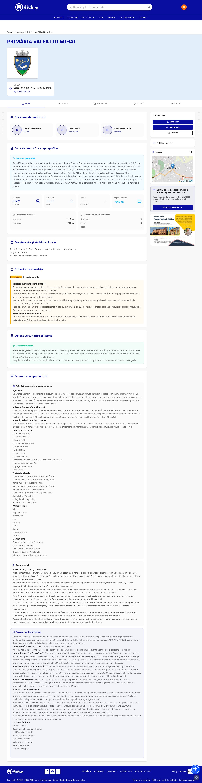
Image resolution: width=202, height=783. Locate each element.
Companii (73, 17)
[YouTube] (52, 771)
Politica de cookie (187, 780)
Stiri (101, 17)
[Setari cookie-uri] (196, 777)
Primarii (58, 17)
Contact (143, 17)
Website (174, 133)
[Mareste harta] (190, 152)
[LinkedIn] (58, 771)
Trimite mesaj (174, 127)
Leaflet (183, 181)
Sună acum (174, 122)
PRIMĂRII (86, 771)
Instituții (20, 32)
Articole (87, 17)
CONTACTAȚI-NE (143, 771)
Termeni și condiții (141, 780)
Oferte (111, 17)
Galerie (65, 103)
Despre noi (126, 17)
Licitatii (140, 103)
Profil (27, 103)
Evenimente (102, 103)
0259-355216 (23, 91)
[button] (173, 166)
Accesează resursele (171, 207)
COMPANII (99, 771)
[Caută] (149, 7)
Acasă (9, 32)
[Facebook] (47, 771)
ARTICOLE (112, 771)
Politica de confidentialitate (164, 780)
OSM (191, 181)
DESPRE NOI (126, 771)
